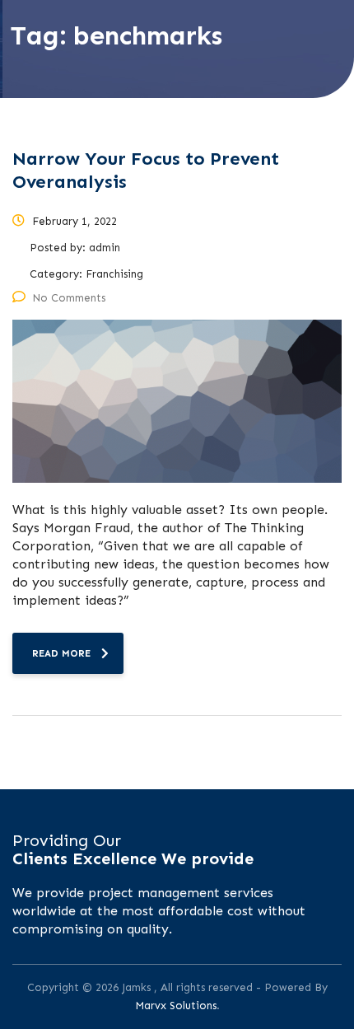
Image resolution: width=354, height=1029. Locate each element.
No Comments (68, 298)
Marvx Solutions (176, 1005)
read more (61, 653)
